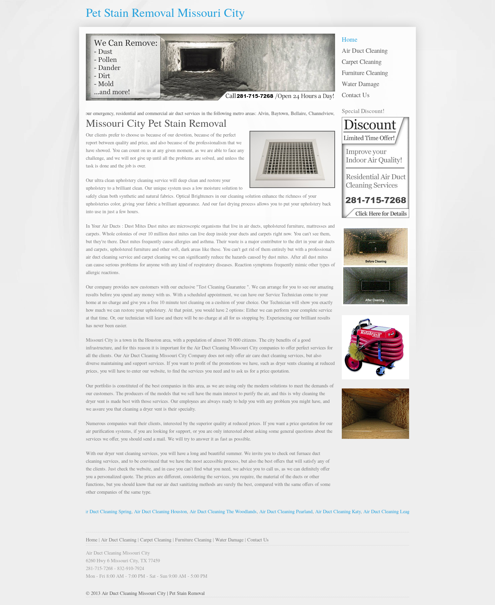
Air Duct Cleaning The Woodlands (208, 511)
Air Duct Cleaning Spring (92, 511)
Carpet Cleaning (362, 61)
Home (349, 39)
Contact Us (355, 94)
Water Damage (360, 83)
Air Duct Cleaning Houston (146, 511)
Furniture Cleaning (365, 72)
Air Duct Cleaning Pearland (271, 511)
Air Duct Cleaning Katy (323, 511)
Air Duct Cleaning (365, 50)
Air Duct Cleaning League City (379, 511)
